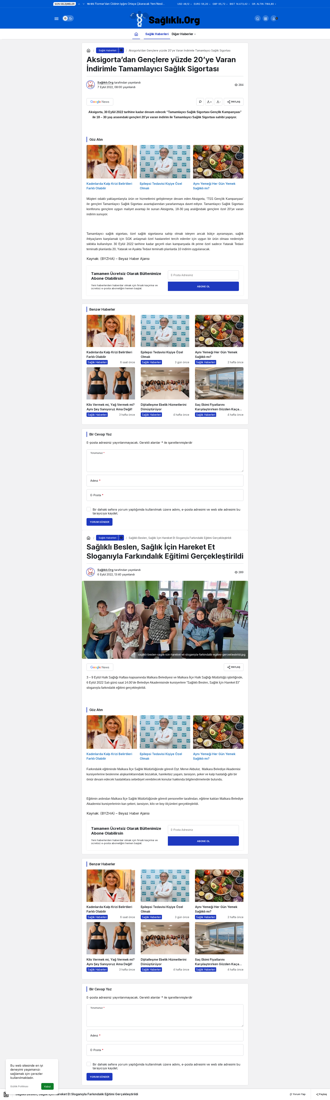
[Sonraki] (83, 4)
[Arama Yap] (258, 18)
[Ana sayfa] (136, 34)
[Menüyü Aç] (56, 18)
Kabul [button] (47, 1086)
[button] (266, 18)
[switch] (68, 18)
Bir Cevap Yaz (100, 434)
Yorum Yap (299, 1094)
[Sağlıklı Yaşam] (165, 19)
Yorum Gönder (99, 522)
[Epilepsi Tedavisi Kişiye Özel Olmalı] (165, 167)
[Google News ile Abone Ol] (100, 101)
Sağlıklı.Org (105, 82)
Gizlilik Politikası (19, 1086)
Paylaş (323, 1094)
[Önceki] (79, 4)
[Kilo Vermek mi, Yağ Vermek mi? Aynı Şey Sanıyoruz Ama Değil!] (111, 392)
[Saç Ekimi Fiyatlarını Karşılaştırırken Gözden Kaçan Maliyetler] (219, 392)
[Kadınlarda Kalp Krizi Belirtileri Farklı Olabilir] (112, 167)
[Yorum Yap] (200, 102)
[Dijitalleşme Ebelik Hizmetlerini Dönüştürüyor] (165, 392)
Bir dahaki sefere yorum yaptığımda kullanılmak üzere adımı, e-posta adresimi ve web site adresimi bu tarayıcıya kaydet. (166, 511)
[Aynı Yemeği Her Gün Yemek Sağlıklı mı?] (218, 167)
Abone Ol (203, 286)
